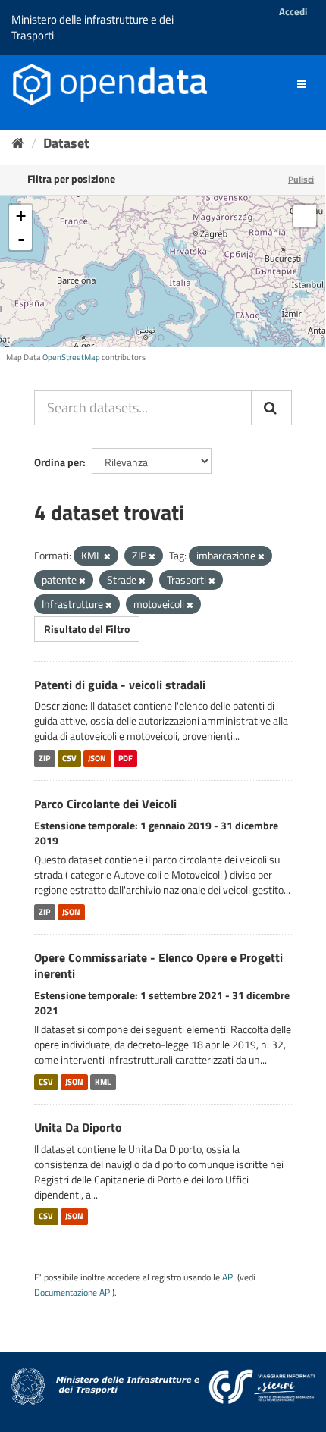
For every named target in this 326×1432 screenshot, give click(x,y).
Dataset (66, 143)
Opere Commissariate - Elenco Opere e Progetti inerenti (158, 965)
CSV (69, 758)
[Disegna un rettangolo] (304, 216)
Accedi (293, 11)
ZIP (44, 758)
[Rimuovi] (107, 556)
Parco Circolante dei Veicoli (105, 803)
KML (103, 1082)
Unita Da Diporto (78, 1127)
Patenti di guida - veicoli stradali (119, 684)
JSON (97, 758)
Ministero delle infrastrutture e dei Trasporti (92, 27)
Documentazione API (73, 1292)
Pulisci (301, 179)
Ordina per (58, 462)
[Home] (17, 143)
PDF (125, 758)
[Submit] (271, 407)
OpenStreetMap (71, 357)
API (228, 1277)
